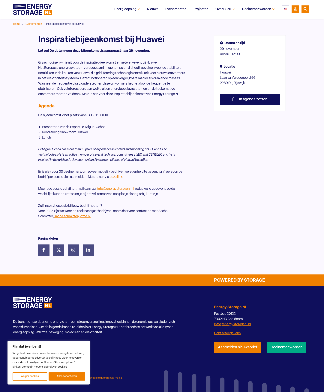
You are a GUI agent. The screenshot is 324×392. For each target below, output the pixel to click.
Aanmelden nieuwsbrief (237, 347)
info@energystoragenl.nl (115, 189)
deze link (116, 177)
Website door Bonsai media (106, 378)
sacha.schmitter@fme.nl (72, 216)
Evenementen (34, 24)
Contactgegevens (227, 333)
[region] (49, 363)
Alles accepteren (67, 376)
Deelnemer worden (286, 347)
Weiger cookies (30, 376)
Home (16, 24)
